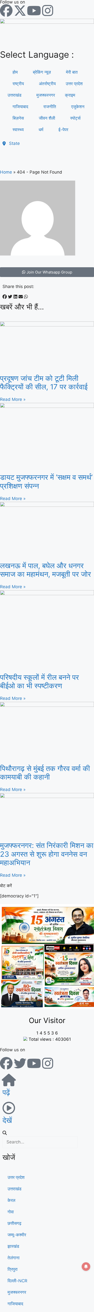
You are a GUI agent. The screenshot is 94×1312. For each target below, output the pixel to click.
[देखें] (9, 1108)
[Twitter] (20, 1063)
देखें (7, 1120)
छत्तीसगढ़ (14, 1223)
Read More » (13, 399)
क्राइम (70, 95)
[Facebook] (6, 10)
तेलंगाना (14, 1257)
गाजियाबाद (15, 1303)
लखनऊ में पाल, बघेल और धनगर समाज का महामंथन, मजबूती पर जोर (45, 570)
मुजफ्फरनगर (17, 1292)
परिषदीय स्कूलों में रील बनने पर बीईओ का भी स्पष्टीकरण (39, 681)
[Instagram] (47, 10)
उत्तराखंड (14, 95)
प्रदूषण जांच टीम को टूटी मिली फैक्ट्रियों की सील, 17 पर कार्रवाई (43, 382)
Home (6, 172)
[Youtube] (34, 10)
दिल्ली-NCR (17, 1280)
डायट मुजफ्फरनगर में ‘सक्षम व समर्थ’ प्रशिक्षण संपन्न (46, 481)
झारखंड (13, 1246)
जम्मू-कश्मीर (17, 1234)
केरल (11, 1200)
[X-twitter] (20, 10)
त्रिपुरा (13, 1269)
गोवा (11, 1211)
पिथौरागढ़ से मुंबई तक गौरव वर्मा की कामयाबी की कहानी (45, 773)
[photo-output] (47, 1007)
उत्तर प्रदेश (74, 83)
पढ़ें (6, 1092)
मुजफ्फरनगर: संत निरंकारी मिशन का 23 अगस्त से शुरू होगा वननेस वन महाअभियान (46, 854)
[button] (5, 297)
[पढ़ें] (9, 1080)
